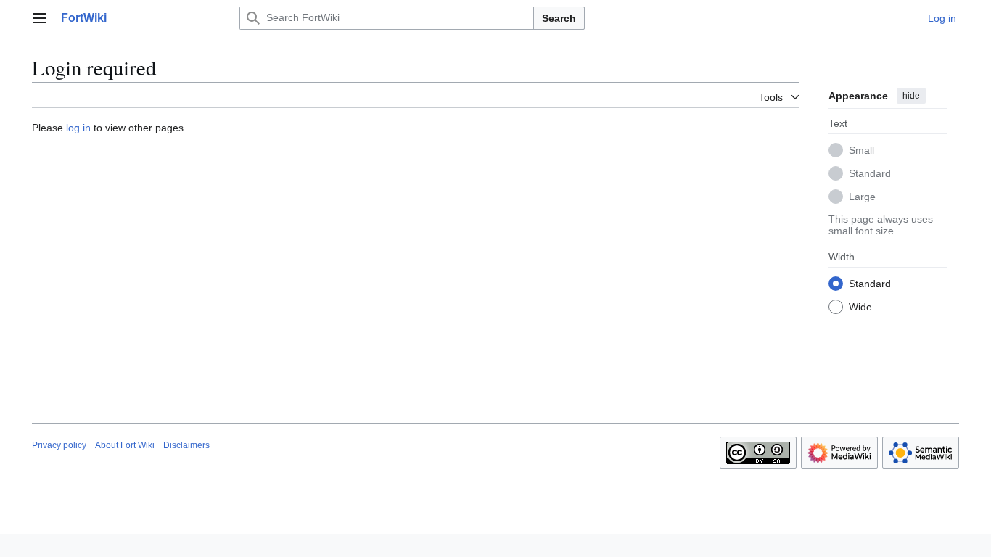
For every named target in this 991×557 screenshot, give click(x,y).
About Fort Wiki (125, 445)
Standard (870, 173)
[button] (39, 18)
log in (78, 127)
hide (911, 96)
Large (862, 196)
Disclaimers (186, 445)
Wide (860, 307)
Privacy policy (59, 445)
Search (559, 18)
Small (861, 150)
